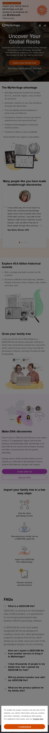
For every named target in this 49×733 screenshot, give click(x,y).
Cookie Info (38, 719)
